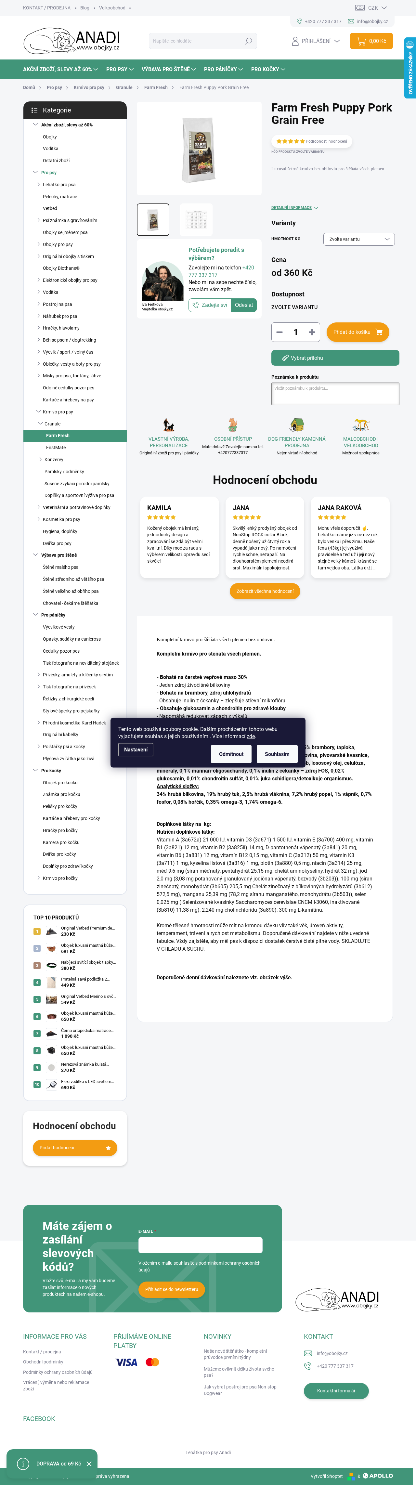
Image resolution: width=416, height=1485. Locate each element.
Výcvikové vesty (59, 627)
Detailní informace (291, 207)
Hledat (248, 41)
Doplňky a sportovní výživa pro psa (79, 495)
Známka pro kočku (61, 794)
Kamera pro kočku (61, 842)
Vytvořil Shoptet (327, 1476)
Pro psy (49, 172)
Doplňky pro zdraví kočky (68, 866)
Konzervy (54, 459)
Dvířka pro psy (57, 543)
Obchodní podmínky (43, 1361)
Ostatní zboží (56, 160)
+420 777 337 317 (335, 1366)
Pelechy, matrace (60, 196)
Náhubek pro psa (60, 316)
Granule (52, 423)
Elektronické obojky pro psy (70, 280)
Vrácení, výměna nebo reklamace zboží (56, 1385)
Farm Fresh (58, 435)
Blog (84, 7)
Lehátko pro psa (59, 184)
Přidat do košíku (351, 332)
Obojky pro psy (58, 244)
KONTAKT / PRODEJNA (47, 7)
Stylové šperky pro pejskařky (71, 710)
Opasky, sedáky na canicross (72, 639)
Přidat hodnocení (57, 1147)
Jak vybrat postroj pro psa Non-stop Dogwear (240, 1390)
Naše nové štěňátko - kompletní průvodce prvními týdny (235, 1354)
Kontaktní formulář (336, 1390)
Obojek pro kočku (60, 782)
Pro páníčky (53, 615)
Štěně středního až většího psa (73, 579)
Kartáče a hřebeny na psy (68, 399)
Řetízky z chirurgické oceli (68, 698)
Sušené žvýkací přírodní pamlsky (77, 483)
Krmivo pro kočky (60, 878)
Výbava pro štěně (59, 555)
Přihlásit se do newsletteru (171, 1289)
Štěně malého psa (61, 567)
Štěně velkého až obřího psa (71, 591)
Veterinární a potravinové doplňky (76, 507)
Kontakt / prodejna (42, 1351)
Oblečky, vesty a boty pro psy (72, 364)
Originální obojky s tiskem (68, 256)
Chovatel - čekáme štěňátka (70, 603)
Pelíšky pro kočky (60, 806)
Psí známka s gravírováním (70, 220)
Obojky (50, 136)
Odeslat (244, 305)
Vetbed (50, 208)
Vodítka (50, 148)
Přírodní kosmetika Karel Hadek (74, 722)
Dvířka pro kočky (59, 854)
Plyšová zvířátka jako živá (69, 758)
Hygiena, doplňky (60, 531)
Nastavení (136, 749)
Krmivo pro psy (58, 411)
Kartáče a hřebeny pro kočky (71, 818)
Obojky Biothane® (61, 268)
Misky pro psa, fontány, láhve (72, 375)
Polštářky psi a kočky (64, 746)
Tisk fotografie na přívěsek (69, 686)
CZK (373, 8)
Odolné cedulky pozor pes (68, 387)
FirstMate (56, 447)
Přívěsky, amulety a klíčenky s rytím (78, 674)
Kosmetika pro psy (61, 519)
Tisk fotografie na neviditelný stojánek (81, 663)
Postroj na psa (57, 304)
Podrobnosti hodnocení (326, 141)
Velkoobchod (112, 7)
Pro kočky (51, 770)
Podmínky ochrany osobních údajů (58, 1372)
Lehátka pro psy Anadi (208, 1452)
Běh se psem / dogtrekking (69, 340)
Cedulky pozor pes (61, 651)
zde (251, 736)
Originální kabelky (60, 734)
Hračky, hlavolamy (61, 328)
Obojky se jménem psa (65, 232)
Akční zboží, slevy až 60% (67, 124)
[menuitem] (61, 69)
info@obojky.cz (332, 1353)
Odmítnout (231, 754)
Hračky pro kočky (60, 830)
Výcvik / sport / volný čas (68, 352)
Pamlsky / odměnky (64, 471)
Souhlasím (277, 754)
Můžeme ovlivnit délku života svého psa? (239, 1372)
